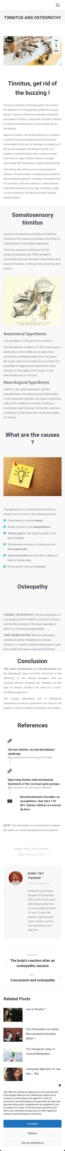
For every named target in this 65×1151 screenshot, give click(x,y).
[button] (60, 1085)
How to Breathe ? (36, 1009)
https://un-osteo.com (38, 883)
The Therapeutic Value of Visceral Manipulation (40, 1051)
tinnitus (42, 854)
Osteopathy (31, 854)
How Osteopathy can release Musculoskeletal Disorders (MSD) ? (42, 1034)
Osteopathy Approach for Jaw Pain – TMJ (43, 1071)
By (40, 848)
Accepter (32, 1123)
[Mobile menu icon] (57, 5)
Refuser (32, 1133)
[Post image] (13, 1015)
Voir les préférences (32, 1142)
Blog (9, 40)
